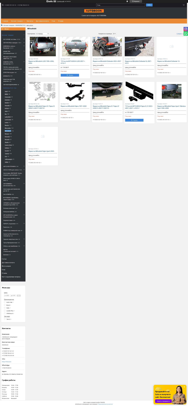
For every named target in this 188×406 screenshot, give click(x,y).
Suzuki (7, 150)
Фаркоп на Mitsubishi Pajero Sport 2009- (41, 151)
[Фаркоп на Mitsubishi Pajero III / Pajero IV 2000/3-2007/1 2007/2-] (43, 91)
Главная (5, 21)
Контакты (30, 21)
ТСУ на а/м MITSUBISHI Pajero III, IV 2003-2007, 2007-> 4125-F (139, 107)
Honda (7, 102)
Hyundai (7, 105)
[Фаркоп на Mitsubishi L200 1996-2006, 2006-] (43, 46)
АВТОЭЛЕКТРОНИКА (9, 166)
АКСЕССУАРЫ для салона (11, 170)
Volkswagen (8, 159)
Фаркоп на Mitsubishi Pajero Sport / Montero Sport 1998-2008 (171, 107)
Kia (6, 114)
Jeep (6, 111)
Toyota (7, 153)
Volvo (6, 162)
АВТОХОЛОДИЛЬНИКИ (10, 84)
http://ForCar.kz (6, 361)
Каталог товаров (17, 21)
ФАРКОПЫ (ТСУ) (20, 25)
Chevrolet (8, 97)
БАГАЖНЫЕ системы (9, 39)
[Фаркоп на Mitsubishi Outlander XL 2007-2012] (139, 46)
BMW (6, 94)
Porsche (7, 136)
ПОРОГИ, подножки (9, 223)
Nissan (7, 133)
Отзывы (60, 21)
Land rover (8, 119)
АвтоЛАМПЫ (7, 194)
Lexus (6, 122)
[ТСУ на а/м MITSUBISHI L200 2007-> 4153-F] (75, 46)
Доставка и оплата (42, 21)
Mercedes (8, 128)
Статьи (4, 259)
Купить (71, 75)
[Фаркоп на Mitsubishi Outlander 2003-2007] (107, 46)
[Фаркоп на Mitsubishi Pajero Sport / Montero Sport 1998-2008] (171, 91)
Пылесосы (6, 227)
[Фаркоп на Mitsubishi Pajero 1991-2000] (75, 91)
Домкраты (6, 76)
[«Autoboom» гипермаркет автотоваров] (94, 11)
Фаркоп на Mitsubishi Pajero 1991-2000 (74, 106)
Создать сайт (60, 1)
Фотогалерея (6, 266)
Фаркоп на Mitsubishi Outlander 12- (168, 61)
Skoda (7, 142)
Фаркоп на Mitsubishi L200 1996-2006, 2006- (41, 62)
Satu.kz (102, 402)
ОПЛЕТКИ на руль (8, 72)
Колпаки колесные (9, 208)
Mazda (7, 125)
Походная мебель (8, 211)
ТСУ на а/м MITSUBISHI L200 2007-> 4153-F (73, 62)
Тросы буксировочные (10, 242)
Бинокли (6, 254)
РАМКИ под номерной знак (11, 230)
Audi (6, 91)
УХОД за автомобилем (10, 246)
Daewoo (7, 100)
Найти (149, 5)
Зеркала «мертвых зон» (10, 239)
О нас (53, 21)
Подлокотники (8, 220)
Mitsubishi (8, 131)
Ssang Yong (8, 145)
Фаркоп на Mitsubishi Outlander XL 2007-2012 (138, 62)
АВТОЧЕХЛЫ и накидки (10, 42)
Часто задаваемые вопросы (11, 277)
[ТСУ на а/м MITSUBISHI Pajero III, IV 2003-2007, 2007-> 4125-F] (139, 91)
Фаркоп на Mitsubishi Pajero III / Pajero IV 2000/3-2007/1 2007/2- (41, 107)
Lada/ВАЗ (8, 117)
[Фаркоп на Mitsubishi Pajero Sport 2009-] (43, 136)
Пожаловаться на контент (105, 404)
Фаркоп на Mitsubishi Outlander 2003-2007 (107, 61)
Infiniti (7, 108)
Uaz (6, 156)
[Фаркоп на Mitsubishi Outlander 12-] (171, 46)
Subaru (7, 148)
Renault (7, 139)
